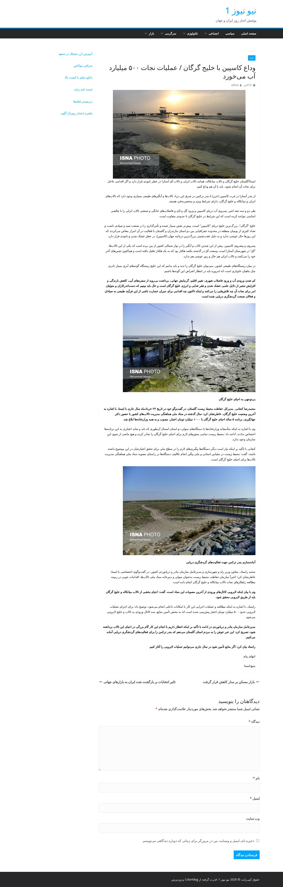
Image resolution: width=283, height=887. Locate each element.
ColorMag (191, 879)
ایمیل (255, 798)
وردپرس (177, 879)
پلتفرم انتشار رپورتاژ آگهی (76, 113)
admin (235, 85)
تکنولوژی (192, 33)
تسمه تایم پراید (83, 89)
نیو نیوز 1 (240, 10)
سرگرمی (170, 33)
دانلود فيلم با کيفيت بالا (78, 77)
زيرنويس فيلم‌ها (82, 101)
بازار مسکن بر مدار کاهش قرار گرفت (229, 682)
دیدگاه (254, 721)
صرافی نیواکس (83, 65)
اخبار (252, 57)
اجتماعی (214, 33)
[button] (206, 33)
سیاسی (230, 33)
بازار (151, 33)
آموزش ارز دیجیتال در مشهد (75, 54)
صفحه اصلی (248, 33)
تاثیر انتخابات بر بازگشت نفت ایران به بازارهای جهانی (139, 682)
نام (256, 778)
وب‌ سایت (253, 818)
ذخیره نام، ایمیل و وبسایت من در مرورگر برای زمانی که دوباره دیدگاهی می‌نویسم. (198, 840)
